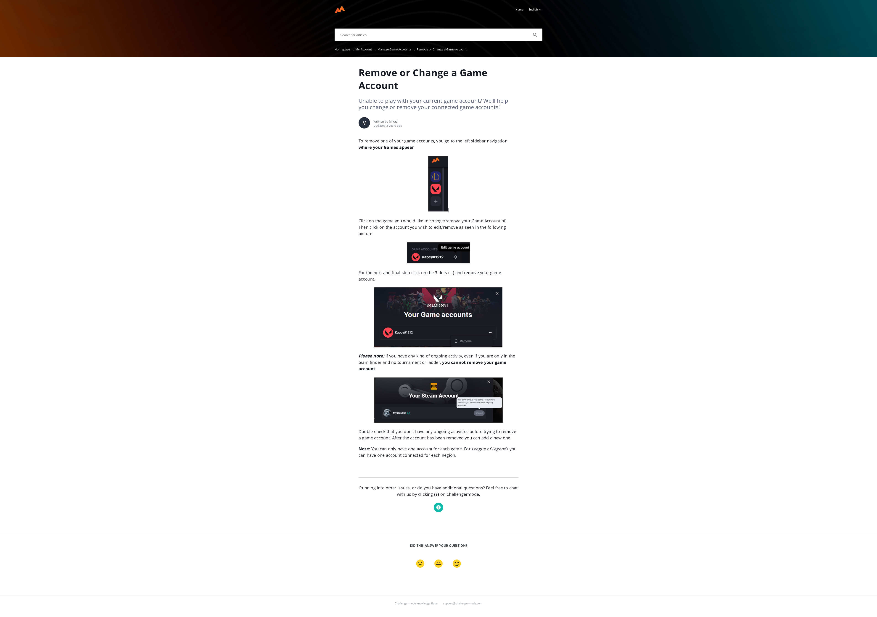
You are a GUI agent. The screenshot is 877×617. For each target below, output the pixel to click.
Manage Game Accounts (396, 49)
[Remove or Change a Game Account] (340, 11)
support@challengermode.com (462, 603)
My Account (365, 49)
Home (519, 9)
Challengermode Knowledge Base (416, 603)
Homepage (344, 49)
